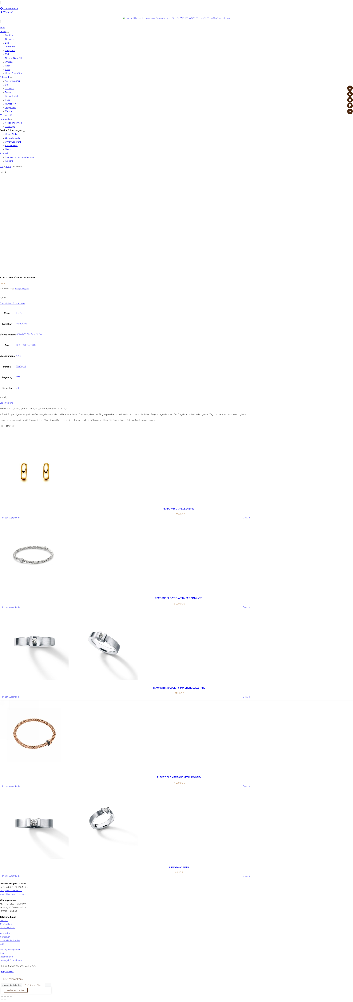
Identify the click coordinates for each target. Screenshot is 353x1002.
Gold (18, 356)
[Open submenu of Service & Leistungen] (24, 131)
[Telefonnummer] (350, 94)
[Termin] (350, 88)
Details (246, 518)
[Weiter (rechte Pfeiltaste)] (5, 999)
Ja (17, 388)
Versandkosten (22, 289)
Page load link (7, 971)
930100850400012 (26, 345)
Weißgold (21, 367)
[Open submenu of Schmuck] (11, 77)
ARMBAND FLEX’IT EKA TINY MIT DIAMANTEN (179, 598)
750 (18, 377)
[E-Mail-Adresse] (350, 100)
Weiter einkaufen (16, 990)
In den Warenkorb (11, 518)
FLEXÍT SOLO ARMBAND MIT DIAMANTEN (179, 777)
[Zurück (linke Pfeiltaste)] (2, 999)
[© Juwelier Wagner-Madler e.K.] (176, 18)
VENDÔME (21, 324)
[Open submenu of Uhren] (7, 32)
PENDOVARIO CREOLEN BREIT (179, 508)
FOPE (19, 313)
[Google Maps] (350, 105)
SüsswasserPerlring (179, 867)
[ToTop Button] (350, 111)
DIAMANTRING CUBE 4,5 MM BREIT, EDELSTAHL (179, 688)
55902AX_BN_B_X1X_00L (29, 334)
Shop (8, 167)
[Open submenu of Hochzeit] (10, 119)
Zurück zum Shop (33, 985)
